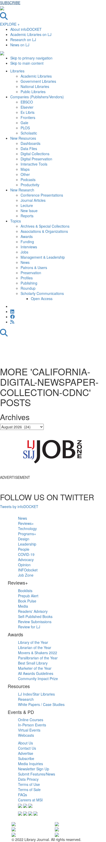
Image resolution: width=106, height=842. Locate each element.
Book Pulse (27, 600)
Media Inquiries (30, 763)
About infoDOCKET (26, 29)
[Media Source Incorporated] (14, 823)
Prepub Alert (28, 595)
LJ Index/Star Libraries (36, 694)
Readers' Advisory (33, 611)
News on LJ (19, 44)
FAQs (22, 794)
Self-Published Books (35, 616)
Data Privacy (28, 779)
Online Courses (30, 719)
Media (23, 606)
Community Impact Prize (38, 678)
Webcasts (26, 735)
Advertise (25, 753)
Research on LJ (23, 39)
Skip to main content (26, 63)
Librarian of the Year (34, 647)
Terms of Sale (29, 789)
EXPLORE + (10, 24)
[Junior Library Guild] (57, 834)
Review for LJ (29, 626)
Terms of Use (29, 784)
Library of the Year (33, 642)
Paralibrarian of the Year (38, 657)
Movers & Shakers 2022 (37, 652)
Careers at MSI (30, 799)
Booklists (25, 590)
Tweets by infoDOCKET (19, 506)
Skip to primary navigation (31, 58)
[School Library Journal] (57, 828)
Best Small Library (33, 663)
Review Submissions (34, 621)
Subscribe (26, 758)
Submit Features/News (36, 774)
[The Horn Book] (57, 823)
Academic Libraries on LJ (30, 34)
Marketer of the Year (34, 668)
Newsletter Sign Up (33, 768)
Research (26, 699)
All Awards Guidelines (35, 673)
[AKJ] (14, 834)
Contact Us (27, 748)
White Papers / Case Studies (41, 704)
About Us (25, 743)
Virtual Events (29, 730)
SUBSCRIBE (10, 2)
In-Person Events (32, 724)
